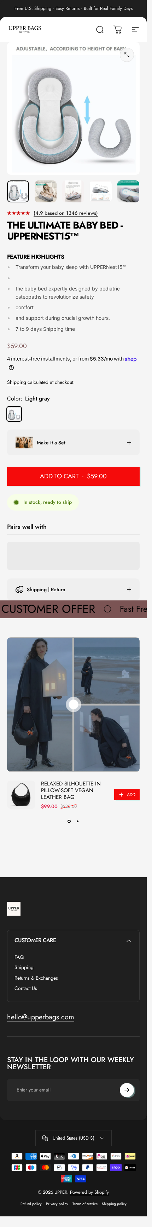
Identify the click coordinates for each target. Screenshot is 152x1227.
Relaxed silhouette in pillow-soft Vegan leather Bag (71, 790)
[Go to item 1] (46, 191)
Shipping (16, 382)
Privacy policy (57, 1203)
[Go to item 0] (18, 191)
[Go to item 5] (128, 191)
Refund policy (31, 1203)
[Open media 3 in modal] (127, 55)
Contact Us (25, 988)
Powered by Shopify (89, 1192)
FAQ (19, 957)
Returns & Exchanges (36, 978)
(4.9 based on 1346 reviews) (66, 213)
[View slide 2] (78, 821)
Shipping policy (114, 1203)
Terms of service (85, 1203)
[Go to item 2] (73, 191)
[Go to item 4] (101, 191)
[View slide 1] (69, 821)
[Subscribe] (127, 1090)
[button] (73, 704)
